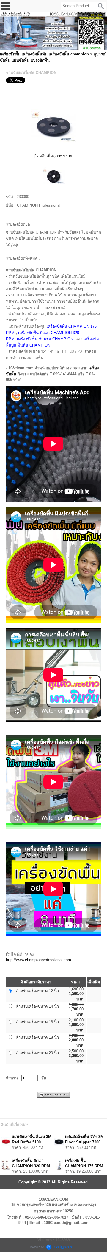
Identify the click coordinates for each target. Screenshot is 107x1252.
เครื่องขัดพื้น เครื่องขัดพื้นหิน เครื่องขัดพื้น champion (44, 54)
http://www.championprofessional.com (38, 960)
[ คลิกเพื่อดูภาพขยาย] (53, 156)
